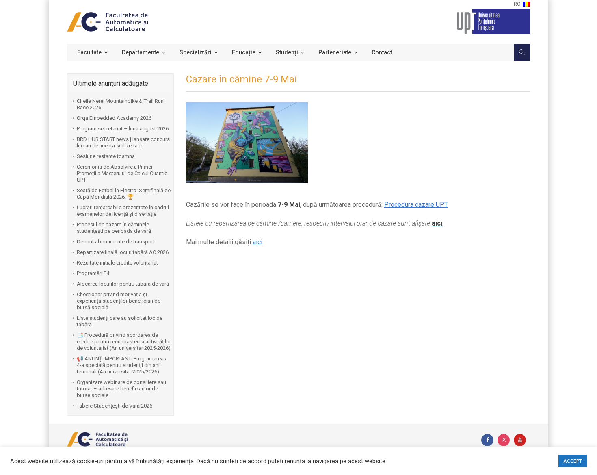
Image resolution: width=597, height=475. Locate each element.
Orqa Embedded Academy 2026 (114, 118)
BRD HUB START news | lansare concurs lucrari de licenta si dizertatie (123, 142)
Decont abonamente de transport (116, 242)
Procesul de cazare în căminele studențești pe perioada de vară (114, 227)
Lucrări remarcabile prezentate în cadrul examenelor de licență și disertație (123, 210)
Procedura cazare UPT (416, 204)
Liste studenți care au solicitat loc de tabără (119, 321)
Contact (382, 52)
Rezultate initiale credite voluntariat (117, 263)
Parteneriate (334, 52)
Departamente (140, 52)
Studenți (287, 52)
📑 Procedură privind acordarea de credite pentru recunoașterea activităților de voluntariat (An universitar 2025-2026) (124, 341)
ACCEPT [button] (572, 461)
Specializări (196, 52)
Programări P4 (93, 273)
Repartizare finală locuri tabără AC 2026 (123, 252)
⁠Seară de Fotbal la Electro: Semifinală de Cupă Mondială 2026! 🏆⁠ (124, 193)
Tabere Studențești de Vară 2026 (114, 406)
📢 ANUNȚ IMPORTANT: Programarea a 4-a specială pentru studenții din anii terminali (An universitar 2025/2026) (122, 365)
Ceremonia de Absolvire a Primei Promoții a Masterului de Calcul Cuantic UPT (122, 173)
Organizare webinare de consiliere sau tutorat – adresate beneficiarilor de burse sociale (121, 388)
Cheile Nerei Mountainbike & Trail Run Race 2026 (120, 104)
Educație (243, 52)
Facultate (89, 52)
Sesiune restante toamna (106, 156)
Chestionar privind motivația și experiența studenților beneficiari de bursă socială (118, 300)
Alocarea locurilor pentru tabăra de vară (123, 284)
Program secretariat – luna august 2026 (123, 129)
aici (257, 242)
